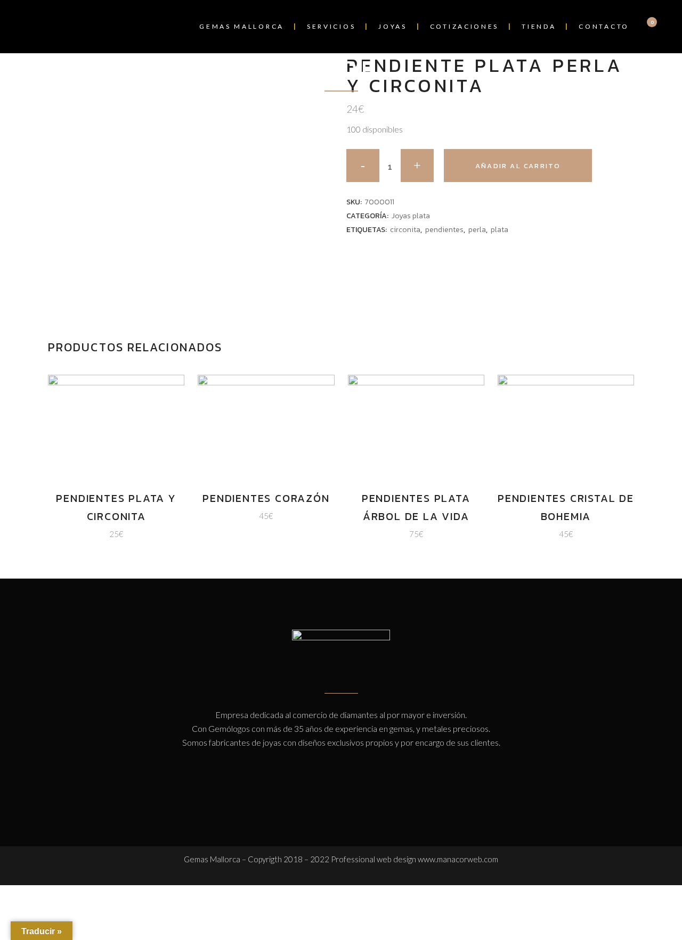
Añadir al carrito (518, 166)
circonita (405, 229)
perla (477, 229)
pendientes (444, 229)
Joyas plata (411, 215)
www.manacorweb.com (458, 859)
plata (499, 229)
